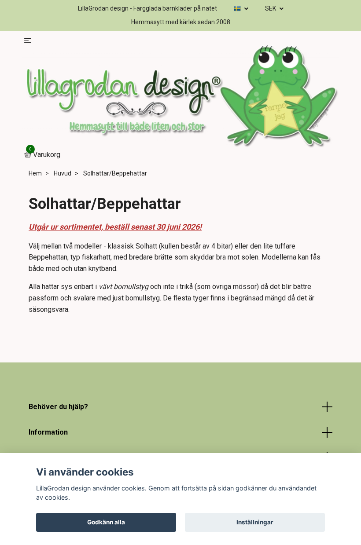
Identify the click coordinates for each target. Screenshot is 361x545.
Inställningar (254, 522)
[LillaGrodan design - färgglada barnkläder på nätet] (180, 97)
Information (48, 432)
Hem (35, 173)
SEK (271, 8)
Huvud (62, 173)
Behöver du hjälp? (58, 406)
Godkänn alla (106, 522)
